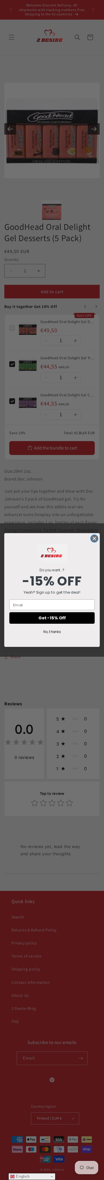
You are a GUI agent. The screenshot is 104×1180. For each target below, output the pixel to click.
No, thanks (52, 632)
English (22, 1176)
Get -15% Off (52, 618)
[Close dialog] (94, 538)
